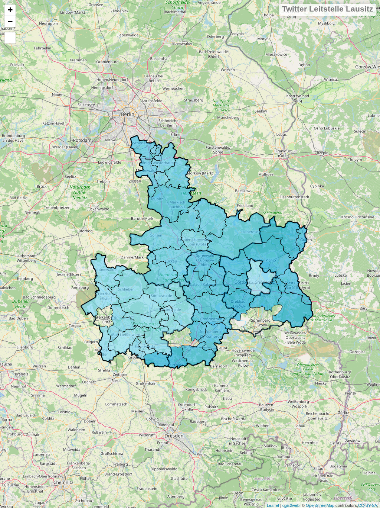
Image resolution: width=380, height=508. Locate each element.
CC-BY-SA (367, 505)
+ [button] (10, 10)
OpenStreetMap (320, 505)
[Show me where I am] (10, 38)
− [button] (10, 21)
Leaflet (273, 505)
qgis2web (290, 505)
